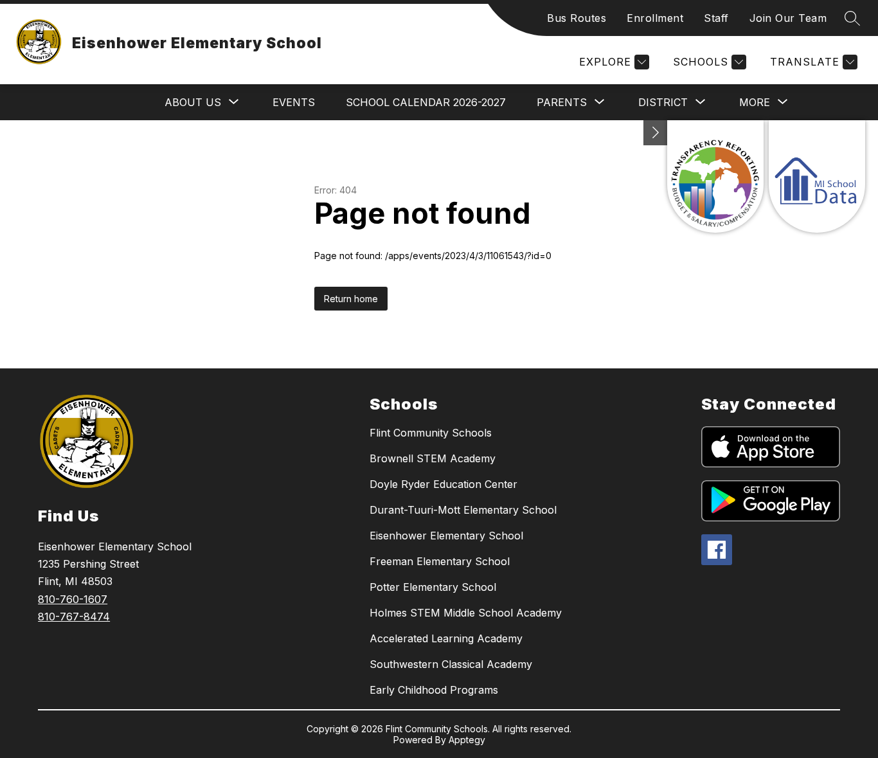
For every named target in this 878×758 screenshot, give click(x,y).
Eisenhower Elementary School (446, 535)
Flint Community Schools (431, 432)
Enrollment (655, 18)
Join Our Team (788, 18)
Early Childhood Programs (434, 689)
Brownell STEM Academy (433, 458)
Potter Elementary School (433, 587)
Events (294, 102)
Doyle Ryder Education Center (443, 484)
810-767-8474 (74, 616)
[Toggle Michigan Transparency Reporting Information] (655, 132)
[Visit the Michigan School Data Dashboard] (817, 176)
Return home (351, 298)
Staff (716, 18)
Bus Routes (576, 18)
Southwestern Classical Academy (451, 664)
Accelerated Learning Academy (446, 638)
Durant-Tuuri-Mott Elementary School (463, 509)
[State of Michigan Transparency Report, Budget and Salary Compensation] (715, 176)
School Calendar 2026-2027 (426, 102)
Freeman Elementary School (440, 561)
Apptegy (467, 739)
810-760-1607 (72, 599)
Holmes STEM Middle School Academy (466, 612)
